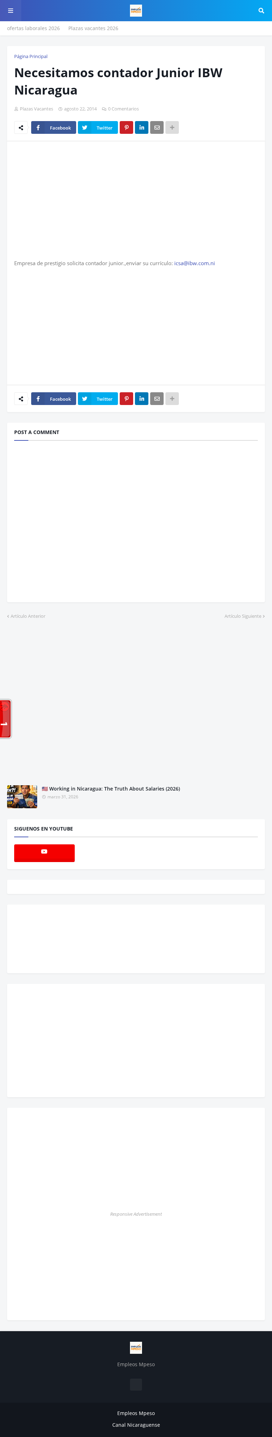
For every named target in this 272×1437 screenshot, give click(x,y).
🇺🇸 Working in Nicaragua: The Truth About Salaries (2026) (111, 788)
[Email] (157, 127)
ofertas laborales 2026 (33, 28)
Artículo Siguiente (243, 616)
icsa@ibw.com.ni (194, 263)
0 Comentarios (123, 109)
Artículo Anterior (28, 616)
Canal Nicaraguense (136, 1424)
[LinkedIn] (141, 127)
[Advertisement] (73, 199)
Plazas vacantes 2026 (93, 28)
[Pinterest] (126, 127)
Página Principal (30, 56)
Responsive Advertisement (136, 1214)
